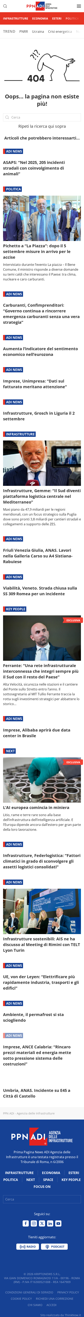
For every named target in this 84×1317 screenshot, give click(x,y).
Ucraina (38, 31)
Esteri (57, 18)
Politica (72, 18)
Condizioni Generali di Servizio (29, 1292)
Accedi (51, 1305)
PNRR (23, 31)
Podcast (57, 1246)
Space (48, 1179)
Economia (40, 18)
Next (10, 751)
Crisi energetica (60, 31)
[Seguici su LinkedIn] (50, 1223)
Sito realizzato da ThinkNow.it (60, 1315)
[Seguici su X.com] (42, 1223)
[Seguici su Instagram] (34, 1223)
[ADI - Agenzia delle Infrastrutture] (42, 1136)
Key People (15, 609)
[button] (5, 6)
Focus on (42, 1186)
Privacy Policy (68, 1292)
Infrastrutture (15, 18)
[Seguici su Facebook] (26, 1223)
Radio (31, 1246)
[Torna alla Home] (42, 6)
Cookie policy (21, 1299)
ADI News (14, 151)
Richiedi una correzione (54, 1299)
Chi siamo (35, 1305)
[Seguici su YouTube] (58, 1223)
